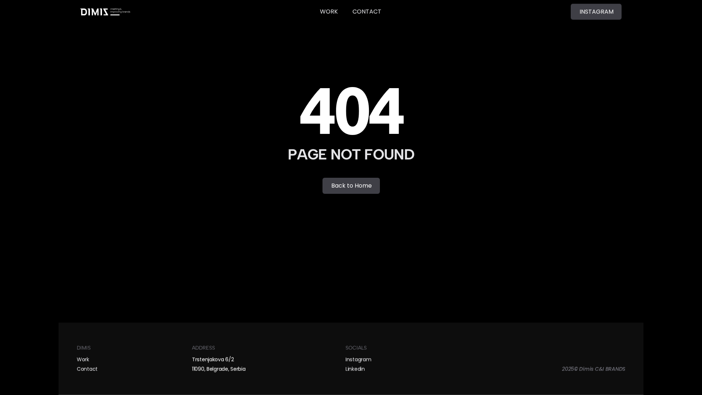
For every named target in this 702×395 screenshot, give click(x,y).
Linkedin (355, 369)
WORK (329, 11)
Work (83, 359)
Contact (87, 369)
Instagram (358, 359)
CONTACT (366, 11)
